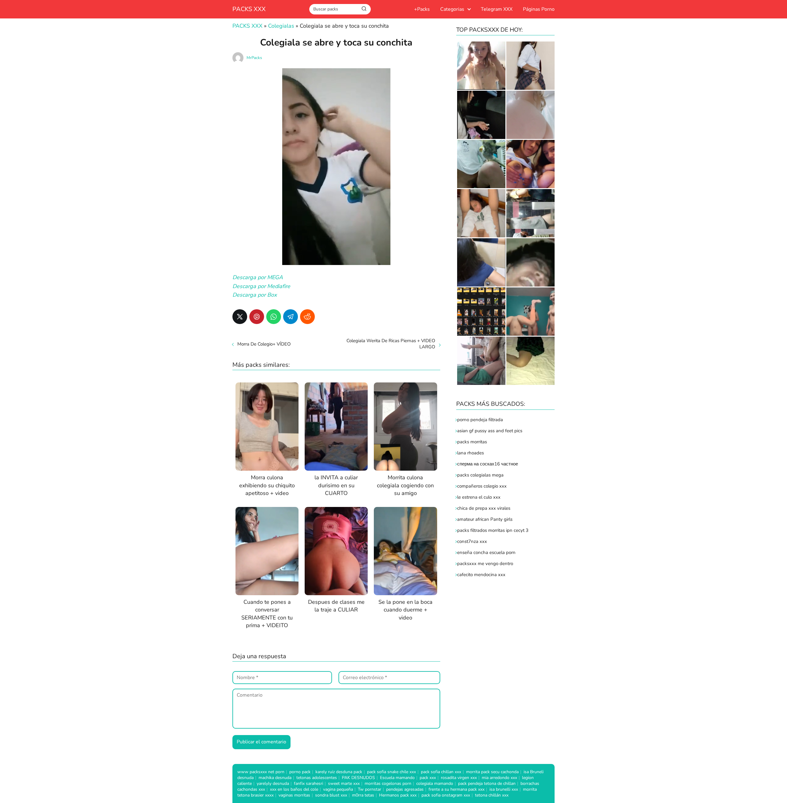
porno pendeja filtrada (480, 420)
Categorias (452, 9)
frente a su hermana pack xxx (456, 789)
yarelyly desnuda (273, 783)
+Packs (422, 9)
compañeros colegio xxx (482, 486)
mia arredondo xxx (499, 778)
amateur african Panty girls (484, 519)
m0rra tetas (363, 795)
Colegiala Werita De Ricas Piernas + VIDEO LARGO (390, 344)
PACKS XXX (249, 9)
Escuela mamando (397, 778)
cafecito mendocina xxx (481, 575)
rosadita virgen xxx (459, 778)
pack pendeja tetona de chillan (487, 783)
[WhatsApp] (273, 316)
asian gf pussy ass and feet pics (489, 431)
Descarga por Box (254, 295)
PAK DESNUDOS (358, 778)
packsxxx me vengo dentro (485, 563)
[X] (239, 316)
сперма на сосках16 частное (487, 464)
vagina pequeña (338, 789)
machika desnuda (275, 778)
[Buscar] (364, 9)
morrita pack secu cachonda (492, 772)
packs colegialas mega (480, 475)
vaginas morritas (294, 795)
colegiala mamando (434, 783)
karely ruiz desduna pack (338, 772)
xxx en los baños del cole (294, 789)
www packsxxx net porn (260, 772)
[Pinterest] (256, 316)
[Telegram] (290, 316)
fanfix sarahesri (308, 783)
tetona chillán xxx (491, 795)
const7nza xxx (472, 541)
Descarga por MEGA (257, 277)
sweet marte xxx (344, 783)
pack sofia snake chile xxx (391, 772)
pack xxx (428, 778)
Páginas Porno (539, 9)
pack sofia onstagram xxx (445, 795)
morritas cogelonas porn (388, 783)
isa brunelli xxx (503, 789)
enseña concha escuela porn (486, 552)
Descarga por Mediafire (261, 286)
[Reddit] (307, 316)
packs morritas (472, 442)
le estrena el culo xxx (478, 497)
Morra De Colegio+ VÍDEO (264, 344)
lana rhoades (470, 453)
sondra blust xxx (331, 795)
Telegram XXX (496, 9)
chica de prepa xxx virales (483, 508)
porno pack (299, 772)
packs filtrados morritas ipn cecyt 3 (492, 530)
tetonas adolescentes (316, 778)
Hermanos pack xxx (398, 795)
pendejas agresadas (405, 789)
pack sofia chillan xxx (441, 772)
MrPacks (254, 58)
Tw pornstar (369, 789)
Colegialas (281, 26)
